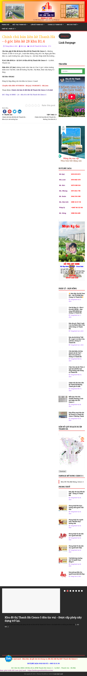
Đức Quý (23, 46)
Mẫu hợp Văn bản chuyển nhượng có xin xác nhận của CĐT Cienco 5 (76, 399)
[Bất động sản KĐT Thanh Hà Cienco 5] (43, 21)
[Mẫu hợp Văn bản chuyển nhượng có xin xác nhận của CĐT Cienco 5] (63, 401)
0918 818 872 (43, 663)
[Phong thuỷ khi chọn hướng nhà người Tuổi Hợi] (63, 510)
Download (62, 471)
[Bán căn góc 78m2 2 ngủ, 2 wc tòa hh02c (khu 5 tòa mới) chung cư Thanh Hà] (63, 327)
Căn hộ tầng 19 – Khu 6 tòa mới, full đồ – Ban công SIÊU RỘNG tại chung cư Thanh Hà (76, 310)
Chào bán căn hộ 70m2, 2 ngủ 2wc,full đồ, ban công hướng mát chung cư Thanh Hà (77, 369)
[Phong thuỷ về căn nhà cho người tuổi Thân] (63, 550)
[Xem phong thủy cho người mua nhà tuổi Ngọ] (63, 576)
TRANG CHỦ (5, 24)
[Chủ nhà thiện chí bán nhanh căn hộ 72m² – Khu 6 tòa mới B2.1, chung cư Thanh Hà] (63, 355)
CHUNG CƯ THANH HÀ (55, 24)
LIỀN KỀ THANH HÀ (37, 24)
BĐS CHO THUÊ (71, 24)
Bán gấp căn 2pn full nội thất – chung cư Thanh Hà (77, 493)
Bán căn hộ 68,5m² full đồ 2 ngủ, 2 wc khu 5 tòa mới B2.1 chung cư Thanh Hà (76, 340)
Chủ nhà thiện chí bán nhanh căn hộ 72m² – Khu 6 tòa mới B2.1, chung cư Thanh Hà (76, 353)
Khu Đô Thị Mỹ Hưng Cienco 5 (72, 482)
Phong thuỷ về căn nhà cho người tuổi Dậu (76, 534)
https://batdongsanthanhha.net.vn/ (40, 670)
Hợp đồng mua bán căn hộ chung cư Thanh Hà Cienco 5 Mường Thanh (76, 414)
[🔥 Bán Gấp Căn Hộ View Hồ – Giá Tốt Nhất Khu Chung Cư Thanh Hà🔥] (63, 298)
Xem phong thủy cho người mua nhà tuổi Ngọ (77, 573)
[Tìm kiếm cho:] (71, 71)
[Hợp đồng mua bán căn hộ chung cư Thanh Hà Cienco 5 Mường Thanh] (63, 417)
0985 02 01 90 (55, 663)
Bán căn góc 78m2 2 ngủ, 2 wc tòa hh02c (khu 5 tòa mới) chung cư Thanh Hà (77, 326)
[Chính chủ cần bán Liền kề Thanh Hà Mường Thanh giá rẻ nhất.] (63, 387)
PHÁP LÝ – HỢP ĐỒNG (68, 288)
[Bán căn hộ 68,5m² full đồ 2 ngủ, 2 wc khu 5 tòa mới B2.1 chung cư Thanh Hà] (63, 341)
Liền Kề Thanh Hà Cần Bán (38, 46)
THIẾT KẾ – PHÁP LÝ (8, 29)
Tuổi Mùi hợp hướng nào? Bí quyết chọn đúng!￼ (75, 560)
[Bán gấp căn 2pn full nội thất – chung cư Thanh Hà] (63, 496)
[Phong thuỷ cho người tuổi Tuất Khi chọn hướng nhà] (63, 524)
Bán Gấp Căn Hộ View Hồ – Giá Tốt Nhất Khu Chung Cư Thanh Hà (77, 295)
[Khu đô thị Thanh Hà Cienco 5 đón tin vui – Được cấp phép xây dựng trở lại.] (43, 600)
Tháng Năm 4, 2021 (11, 46)
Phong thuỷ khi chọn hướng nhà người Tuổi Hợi (76, 507)
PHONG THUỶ (64, 487)
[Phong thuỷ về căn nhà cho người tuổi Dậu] (63, 538)
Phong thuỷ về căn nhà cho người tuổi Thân (76, 547)
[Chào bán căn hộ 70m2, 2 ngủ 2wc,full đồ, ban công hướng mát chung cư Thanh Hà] (63, 371)
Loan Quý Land (58, 674)
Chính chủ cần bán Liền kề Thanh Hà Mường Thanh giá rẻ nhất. (76, 384)
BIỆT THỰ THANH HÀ (19, 24)
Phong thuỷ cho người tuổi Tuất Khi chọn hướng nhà (76, 521)
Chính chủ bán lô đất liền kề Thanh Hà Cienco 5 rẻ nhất (32, 90)
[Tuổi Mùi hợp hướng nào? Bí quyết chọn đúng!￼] (63, 562)
